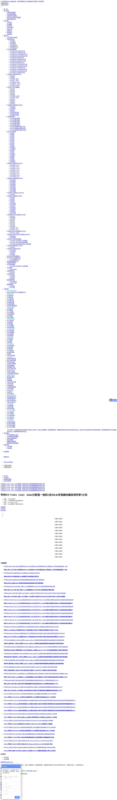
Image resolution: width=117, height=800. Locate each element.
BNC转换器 (10, 320)
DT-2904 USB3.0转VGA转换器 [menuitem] (18, 240)
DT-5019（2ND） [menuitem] (15, 232)
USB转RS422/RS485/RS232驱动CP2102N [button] (18, 234)
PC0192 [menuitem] (12, 140)
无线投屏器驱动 (11, 262)
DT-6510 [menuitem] (12, 278)
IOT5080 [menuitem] (12, 210)
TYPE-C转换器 (11, 410)
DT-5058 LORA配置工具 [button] (14, 257)
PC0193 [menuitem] (12, 139)
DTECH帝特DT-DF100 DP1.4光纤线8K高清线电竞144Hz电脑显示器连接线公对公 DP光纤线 (30, 697)
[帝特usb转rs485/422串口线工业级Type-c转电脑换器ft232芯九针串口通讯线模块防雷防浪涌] (29, 586)
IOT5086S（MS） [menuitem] (15, 96)
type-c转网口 (10, 413)
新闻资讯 (6, 444)
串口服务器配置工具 (12, 261)
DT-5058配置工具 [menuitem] (15, 259)
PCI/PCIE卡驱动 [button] (11, 131)
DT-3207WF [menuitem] (13, 269)
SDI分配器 (10, 309)
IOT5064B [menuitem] (13, 43)
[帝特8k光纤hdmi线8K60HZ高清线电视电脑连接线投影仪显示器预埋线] (24, 579)
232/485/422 (10, 357)
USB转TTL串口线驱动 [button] (13, 87)
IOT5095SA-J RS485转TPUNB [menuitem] (18, 69)
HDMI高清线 (10, 352)
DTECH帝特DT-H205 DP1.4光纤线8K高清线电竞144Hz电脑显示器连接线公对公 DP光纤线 (29, 730)
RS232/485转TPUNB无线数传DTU (16, 292)
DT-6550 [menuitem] (12, 277)
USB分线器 (10, 388)
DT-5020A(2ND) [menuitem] (14, 112)
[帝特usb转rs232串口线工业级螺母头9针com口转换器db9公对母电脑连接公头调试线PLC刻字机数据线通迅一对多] (36, 566)
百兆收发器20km (11, 397)
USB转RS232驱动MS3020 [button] (14, 74)
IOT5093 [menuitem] (12, 94)
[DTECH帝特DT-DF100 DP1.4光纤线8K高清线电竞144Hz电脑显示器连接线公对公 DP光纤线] (30, 693)
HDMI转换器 (10, 327)
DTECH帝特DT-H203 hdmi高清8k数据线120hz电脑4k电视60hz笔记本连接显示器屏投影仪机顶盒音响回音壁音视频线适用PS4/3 (39, 710)
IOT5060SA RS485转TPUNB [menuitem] (18, 61)
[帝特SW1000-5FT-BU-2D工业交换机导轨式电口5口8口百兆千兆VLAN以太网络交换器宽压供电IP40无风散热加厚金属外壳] (38, 613)
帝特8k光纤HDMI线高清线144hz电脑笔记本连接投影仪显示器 (21, 576)
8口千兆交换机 (11, 427)
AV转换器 (10, 322)
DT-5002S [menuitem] (13, 187)
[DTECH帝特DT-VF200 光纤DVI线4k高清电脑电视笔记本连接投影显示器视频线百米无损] (29, 734)
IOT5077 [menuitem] (12, 109)
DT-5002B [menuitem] (13, 190)
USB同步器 (10, 407)
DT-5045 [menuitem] (12, 206)
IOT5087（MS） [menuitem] (14, 80)
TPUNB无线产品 (11, 290)
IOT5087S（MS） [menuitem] (15, 85)
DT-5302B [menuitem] (13, 191)
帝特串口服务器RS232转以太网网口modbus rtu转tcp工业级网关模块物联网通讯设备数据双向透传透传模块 (34, 643)
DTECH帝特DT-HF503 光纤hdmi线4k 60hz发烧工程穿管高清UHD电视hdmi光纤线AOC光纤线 (30, 717)
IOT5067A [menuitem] (13, 217)
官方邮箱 (6, 759)
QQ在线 (3, 508)
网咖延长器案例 (11, 441)
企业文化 (9, 29)
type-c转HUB (10, 412)
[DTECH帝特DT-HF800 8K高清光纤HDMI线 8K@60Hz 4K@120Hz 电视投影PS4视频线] (28, 720)
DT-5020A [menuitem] (13, 251)
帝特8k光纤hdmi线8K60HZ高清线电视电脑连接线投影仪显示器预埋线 (23, 583)
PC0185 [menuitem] (12, 151)
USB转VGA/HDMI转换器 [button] (14, 239)
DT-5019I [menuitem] (12, 226)
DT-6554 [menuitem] (12, 91)
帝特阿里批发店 (11, 19)
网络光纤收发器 (11, 395)
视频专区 (6, 457)
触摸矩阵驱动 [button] (11, 280)
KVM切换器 (10, 330)
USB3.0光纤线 (11, 355)
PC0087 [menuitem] (12, 133)
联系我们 (9, 32)
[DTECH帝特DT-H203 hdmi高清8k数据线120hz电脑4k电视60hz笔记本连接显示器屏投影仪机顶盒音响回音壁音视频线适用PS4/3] (40, 707)
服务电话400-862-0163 (7, 762)
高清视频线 (10, 344)
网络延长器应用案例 (12, 443)
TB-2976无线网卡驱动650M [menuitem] (17, 128)
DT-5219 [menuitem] (12, 222)
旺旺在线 (3, 510)
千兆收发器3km (11, 398)
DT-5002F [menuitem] (13, 182)
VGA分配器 (10, 312)
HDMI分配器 (10, 314)
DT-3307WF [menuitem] (13, 281)
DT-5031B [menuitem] (13, 204)
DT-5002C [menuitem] (13, 185)
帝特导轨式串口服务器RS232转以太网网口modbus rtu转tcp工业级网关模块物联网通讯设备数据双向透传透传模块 (36, 657)
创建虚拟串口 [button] (11, 271)
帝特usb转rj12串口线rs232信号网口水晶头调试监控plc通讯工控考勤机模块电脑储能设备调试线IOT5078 (33, 690)
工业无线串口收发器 (12, 373)
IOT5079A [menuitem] (13, 213)
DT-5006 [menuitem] (12, 254)
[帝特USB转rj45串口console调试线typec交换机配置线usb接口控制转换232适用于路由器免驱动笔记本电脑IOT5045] (36, 673)
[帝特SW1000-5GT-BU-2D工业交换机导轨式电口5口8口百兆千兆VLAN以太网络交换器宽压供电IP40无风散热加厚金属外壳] (38, 606)
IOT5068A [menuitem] (13, 237)
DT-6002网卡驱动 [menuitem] (15, 120)
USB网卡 (9, 378)
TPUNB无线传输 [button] (11, 49)
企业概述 (9, 24)
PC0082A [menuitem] (12, 147)
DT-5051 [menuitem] (12, 201)
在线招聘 (6, 451)
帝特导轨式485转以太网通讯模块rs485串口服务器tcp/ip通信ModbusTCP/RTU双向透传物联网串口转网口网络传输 (36, 650)
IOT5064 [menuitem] (12, 40)
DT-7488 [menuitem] (12, 287)
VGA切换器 (10, 334)
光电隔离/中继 (11, 367)
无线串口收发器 (11, 358)
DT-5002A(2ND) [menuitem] (14, 115)
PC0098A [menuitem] (12, 154)
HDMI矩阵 (10, 339)
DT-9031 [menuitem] (12, 272)
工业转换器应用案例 (12, 436)
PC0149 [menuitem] (12, 153)
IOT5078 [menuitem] (12, 111)
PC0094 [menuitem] (12, 156)
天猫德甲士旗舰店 (12, 15)
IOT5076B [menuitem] (13, 211)
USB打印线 (10, 383)
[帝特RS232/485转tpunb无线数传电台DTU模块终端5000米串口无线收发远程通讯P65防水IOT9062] (31, 626)
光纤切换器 (10, 335)
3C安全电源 (10, 393)
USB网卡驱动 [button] (11, 116)
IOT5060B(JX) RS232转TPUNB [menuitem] (18, 56)
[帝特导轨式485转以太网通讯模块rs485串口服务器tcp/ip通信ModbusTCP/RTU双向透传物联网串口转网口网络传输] (36, 646)
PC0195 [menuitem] (12, 136)
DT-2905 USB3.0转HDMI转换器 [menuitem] (19, 242)
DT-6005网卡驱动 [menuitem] (15, 125)
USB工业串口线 (11, 368)
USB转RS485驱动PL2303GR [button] (15, 245)
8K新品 (9, 354)
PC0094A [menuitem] (12, 161)
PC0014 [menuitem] (12, 144)
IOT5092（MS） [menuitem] (14, 78)
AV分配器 (10, 315)
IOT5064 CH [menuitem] (13, 45)
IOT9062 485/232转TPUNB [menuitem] (17, 51)
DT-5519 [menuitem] (12, 225)
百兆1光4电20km (11, 400)
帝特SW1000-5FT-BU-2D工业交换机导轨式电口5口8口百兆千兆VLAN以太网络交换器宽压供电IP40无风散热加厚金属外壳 (38, 616)
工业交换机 (10, 420)
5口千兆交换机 (11, 425)
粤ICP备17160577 (32, 771)
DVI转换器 (10, 324)
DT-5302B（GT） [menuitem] (15, 176)
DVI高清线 (10, 347)
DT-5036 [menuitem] (12, 275)
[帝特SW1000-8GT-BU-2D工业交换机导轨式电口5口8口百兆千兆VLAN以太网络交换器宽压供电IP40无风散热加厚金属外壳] (38, 600)
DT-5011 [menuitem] (12, 199)
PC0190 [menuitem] (12, 143)
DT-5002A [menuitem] (13, 184)
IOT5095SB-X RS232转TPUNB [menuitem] (18, 66)
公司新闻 (9, 446)
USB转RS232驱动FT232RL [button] (14, 196)
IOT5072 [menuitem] (12, 247)
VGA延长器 (10, 299)
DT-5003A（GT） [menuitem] (15, 170)
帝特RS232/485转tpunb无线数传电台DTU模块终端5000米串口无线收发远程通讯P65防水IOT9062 (31, 630)
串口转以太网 (11, 362)
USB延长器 (10, 295)
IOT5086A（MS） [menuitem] (15, 82)
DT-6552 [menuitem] (12, 88)
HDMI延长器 (10, 302)
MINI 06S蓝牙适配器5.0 (13, 256)
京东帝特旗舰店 (11, 14)
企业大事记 (10, 27)
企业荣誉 (9, 25)
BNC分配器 (10, 317)
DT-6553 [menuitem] (12, 90)
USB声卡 (9, 392)
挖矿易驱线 (10, 439)
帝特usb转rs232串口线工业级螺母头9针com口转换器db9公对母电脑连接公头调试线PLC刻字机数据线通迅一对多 (35, 569)
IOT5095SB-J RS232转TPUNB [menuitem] (18, 71)
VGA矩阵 (9, 340)
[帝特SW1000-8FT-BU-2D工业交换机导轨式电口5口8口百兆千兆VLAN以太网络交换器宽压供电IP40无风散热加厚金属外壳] (38, 620)
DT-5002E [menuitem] (13, 181)
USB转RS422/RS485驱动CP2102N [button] (16, 231)
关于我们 (6, 20)
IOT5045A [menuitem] (13, 207)
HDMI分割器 (10, 408)
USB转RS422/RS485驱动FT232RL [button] (16, 214)
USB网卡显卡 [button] (11, 274)
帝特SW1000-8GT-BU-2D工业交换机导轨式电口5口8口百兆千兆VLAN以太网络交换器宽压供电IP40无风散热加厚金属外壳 (38, 603)
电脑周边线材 (11, 375)
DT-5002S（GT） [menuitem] (15, 171)
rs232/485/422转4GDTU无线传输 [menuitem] (19, 266)
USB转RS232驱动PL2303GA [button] (15, 178)
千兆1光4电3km (11, 402)
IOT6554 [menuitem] (12, 102)
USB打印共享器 (11, 382)
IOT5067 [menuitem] (12, 216)
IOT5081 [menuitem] (12, 77)
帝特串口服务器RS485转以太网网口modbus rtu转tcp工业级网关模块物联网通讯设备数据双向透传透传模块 (34, 663)
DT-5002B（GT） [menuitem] (15, 175)
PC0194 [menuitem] (12, 137)
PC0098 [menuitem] (12, 146)
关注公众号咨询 (8, 462)
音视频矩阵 (10, 337)
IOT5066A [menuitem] (13, 108)
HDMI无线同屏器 (12, 305)
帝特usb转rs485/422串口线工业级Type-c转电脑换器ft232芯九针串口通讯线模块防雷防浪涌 (29, 590)
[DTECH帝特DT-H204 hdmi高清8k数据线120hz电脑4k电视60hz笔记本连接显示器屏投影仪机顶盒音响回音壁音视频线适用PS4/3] (40, 700)
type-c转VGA (10, 417)
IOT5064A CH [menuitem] (14, 47)
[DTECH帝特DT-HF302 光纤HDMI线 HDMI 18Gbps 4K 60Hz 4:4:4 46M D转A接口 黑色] (28, 740)
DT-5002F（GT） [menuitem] (15, 166)
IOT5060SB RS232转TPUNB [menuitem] (18, 59)
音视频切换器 (11, 329)
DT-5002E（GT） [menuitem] (15, 165)
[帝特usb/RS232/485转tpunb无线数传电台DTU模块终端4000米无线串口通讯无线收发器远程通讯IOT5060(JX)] (34, 633)
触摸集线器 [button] (10, 284)
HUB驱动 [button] (9, 267)
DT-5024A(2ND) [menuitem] (14, 113)
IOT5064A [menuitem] (13, 42)
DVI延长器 (10, 297)
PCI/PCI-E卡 (10, 390)
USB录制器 (10, 405)
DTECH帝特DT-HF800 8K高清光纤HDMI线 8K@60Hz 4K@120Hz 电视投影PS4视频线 (28, 724)
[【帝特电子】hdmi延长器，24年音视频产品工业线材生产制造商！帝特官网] (58, 1)
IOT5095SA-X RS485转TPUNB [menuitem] (18, 64)
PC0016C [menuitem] (12, 160)
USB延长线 (10, 385)
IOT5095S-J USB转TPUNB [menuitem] (17, 72)
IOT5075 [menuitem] (12, 76)
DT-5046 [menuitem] (12, 194)
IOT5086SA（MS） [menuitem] (15, 83)
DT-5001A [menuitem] (13, 180)
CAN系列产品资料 (12, 37)
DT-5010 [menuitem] (12, 253)
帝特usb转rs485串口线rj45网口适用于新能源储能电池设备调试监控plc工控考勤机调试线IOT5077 (31, 683)
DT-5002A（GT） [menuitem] (15, 168)
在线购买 (3, 507)
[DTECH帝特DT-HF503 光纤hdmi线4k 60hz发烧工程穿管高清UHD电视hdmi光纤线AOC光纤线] (30, 713)
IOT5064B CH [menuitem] (14, 46)
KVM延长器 (10, 300)
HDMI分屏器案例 (12, 438)
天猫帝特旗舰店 (11, 12)
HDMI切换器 (10, 332)
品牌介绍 (9, 30)
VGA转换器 (10, 325)
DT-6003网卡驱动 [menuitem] (15, 121)
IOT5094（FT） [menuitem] (14, 227)
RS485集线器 (10, 365)
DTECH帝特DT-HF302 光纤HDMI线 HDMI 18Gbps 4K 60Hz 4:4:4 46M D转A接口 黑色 (28, 744)
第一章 (6, 9)
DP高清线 (9, 349)
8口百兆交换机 (11, 423)
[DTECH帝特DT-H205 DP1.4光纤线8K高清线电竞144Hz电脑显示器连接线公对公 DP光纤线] (30, 727)
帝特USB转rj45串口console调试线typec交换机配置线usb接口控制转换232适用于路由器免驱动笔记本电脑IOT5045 (35, 677)
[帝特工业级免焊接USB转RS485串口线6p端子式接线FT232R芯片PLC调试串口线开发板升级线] (30, 667)
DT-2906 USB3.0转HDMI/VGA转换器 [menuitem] (20, 244)
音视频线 (9, 380)
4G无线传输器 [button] (11, 264)
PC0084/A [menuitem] (13, 149)
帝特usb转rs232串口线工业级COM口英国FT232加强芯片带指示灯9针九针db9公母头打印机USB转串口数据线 (34, 596)
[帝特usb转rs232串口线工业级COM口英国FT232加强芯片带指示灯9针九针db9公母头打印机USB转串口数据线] (35, 593)
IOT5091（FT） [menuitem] (14, 229)
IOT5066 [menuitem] (12, 106)
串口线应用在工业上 (12, 434)
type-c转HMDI (11, 415)
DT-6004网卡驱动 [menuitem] (15, 123)
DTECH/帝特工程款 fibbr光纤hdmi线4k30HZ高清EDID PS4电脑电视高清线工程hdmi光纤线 (30, 750)
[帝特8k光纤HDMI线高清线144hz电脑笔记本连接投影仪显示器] (22, 573)
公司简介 (9, 22)
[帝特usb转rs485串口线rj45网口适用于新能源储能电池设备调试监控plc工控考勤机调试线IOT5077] (31, 680)
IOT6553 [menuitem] (12, 100)
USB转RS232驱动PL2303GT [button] (15, 163)
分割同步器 (10, 403)
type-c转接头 (10, 418)
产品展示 (6, 289)
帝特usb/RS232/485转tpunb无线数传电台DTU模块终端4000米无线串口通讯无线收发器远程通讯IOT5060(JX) (34, 636)
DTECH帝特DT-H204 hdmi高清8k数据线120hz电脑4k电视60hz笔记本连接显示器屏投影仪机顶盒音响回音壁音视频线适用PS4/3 (39, 704)
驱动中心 (6, 35)
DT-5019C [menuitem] (13, 236)
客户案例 (6, 433)
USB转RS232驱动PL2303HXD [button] (15, 192)
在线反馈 (9, 34)
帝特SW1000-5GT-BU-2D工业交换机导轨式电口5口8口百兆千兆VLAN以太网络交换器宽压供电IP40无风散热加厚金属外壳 (38, 610)
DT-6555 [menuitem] (12, 93)
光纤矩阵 (9, 342)
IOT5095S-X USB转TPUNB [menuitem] (17, 67)
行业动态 (9, 448)
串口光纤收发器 (11, 360)
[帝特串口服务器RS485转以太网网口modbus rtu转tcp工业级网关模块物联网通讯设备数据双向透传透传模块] (34, 660)
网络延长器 (10, 294)
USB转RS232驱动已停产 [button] (14, 248)
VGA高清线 (10, 350)
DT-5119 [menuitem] (12, 219)
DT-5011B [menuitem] (13, 203)
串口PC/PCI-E (11, 370)
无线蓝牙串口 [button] (11, 39)
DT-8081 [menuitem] (12, 286)
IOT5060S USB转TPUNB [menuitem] (17, 57)
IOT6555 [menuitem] (12, 103)
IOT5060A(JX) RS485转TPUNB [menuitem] (18, 54)
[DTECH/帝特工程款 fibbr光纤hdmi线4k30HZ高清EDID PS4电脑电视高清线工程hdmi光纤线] (29, 747)
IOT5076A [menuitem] (13, 209)
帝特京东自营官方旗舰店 (14, 17)
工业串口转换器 (11, 363)
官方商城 (6, 10)
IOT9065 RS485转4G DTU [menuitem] (17, 62)
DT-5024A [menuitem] (13, 250)
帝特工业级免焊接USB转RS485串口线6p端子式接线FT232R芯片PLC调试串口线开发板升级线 (30, 670)
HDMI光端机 (10, 304)
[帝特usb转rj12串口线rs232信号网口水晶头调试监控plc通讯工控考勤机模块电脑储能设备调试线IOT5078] (33, 687)
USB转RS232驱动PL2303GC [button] (15, 105)
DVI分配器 (10, 310)
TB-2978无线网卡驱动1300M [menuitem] (18, 130)
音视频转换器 (11, 319)
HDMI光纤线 (10, 345)
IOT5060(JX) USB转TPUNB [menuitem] (18, 52)
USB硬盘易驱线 (11, 387)
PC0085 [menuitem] (12, 150)
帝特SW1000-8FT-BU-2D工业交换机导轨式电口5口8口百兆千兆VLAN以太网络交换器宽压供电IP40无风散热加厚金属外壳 (38, 623)
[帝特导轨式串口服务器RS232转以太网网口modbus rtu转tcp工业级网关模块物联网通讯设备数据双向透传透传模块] (36, 653)
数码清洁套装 (11, 377)
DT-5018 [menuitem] (12, 197)
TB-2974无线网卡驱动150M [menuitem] (17, 126)
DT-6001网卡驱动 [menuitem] (15, 118)
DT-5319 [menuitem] (12, 223)
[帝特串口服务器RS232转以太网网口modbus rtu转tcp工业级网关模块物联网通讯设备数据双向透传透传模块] (34, 640)
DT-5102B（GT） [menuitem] (15, 173)
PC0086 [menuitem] (12, 134)
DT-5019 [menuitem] (12, 220)
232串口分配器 (11, 372)
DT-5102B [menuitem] (13, 188)
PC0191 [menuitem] (12, 141)
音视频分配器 (11, 307)
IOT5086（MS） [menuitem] (14, 97)
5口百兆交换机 (11, 422)
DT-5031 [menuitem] (12, 200)
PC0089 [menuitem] (12, 157)
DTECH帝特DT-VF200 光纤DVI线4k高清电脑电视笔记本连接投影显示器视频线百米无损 (29, 737)
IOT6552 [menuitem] (12, 99)
